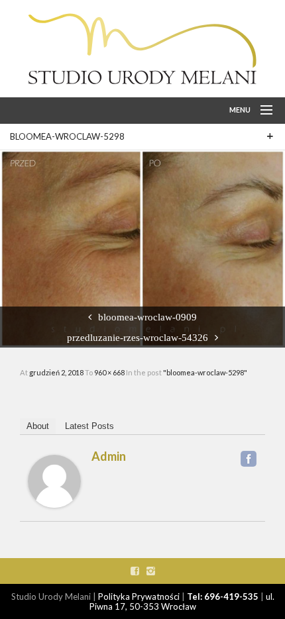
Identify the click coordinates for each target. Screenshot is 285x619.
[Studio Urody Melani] (142, 48)
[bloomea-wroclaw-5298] (142, 247)
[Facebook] (248, 459)
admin (108, 456)
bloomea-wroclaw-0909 (147, 317)
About (38, 426)
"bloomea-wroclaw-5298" (205, 372)
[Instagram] (151, 571)
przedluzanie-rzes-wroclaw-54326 (137, 337)
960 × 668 (110, 372)
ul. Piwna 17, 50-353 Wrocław (181, 601)
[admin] (54, 480)
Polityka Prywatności (139, 596)
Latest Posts (89, 426)
